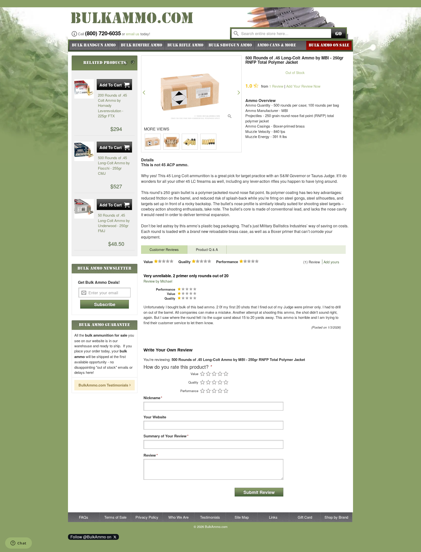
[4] (220, 373)
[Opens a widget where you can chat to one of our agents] (18, 543)
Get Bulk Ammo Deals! (99, 282)
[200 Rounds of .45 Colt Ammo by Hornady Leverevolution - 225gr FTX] (84, 89)
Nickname (152, 397)
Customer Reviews (164, 249)
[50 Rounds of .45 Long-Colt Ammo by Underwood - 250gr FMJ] (84, 209)
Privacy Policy (146, 517)
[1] (202, 373)
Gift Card (305, 517)
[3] (214, 373)
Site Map (242, 517)
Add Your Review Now (303, 86)
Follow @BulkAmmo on (91, 537)
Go (338, 34)
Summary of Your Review (165, 436)
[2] (208, 373)
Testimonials (210, 517)
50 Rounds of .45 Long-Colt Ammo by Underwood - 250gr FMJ (114, 222)
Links (273, 517)
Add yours (331, 261)
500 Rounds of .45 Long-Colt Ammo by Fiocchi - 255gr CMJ (114, 165)
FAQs (83, 517)
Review (276, 86)
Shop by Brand (336, 517)
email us (132, 33)
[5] (226, 373)
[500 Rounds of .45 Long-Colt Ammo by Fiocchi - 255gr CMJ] (84, 151)
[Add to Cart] (114, 84)
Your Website (155, 417)
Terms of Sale (115, 517)
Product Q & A (207, 249)
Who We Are (178, 517)
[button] (143, 92)
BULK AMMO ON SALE (329, 45)
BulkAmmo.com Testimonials (103, 385)
